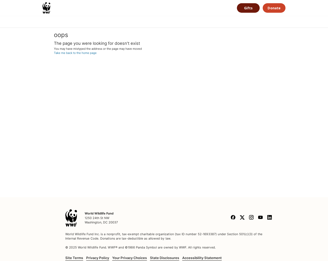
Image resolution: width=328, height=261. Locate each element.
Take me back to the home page (75, 53)
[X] (242, 218)
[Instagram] (251, 218)
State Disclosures (164, 258)
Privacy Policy (97, 258)
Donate (274, 8)
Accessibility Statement (202, 258)
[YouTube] (260, 218)
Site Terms (74, 258)
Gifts (248, 8)
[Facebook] (233, 218)
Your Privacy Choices (129, 258)
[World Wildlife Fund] (71, 218)
